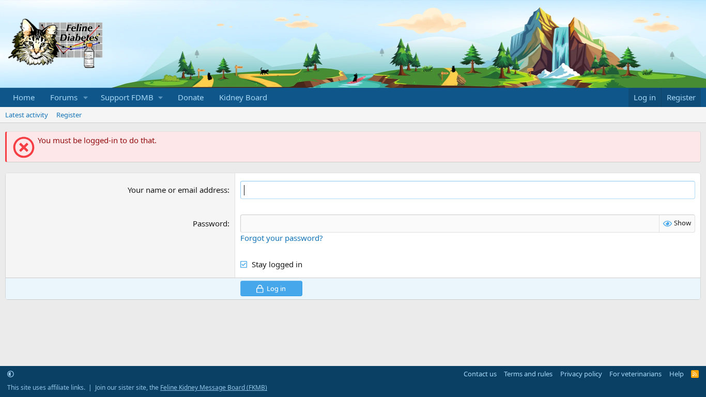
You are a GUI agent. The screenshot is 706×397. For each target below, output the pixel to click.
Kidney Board (243, 97)
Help (676, 373)
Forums (64, 97)
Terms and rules (528, 373)
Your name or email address (177, 190)
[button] (86, 97)
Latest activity (26, 114)
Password (210, 223)
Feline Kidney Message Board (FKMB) (213, 387)
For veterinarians (635, 373)
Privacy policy (581, 373)
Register (69, 114)
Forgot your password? (281, 238)
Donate (191, 97)
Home (24, 97)
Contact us (480, 373)
